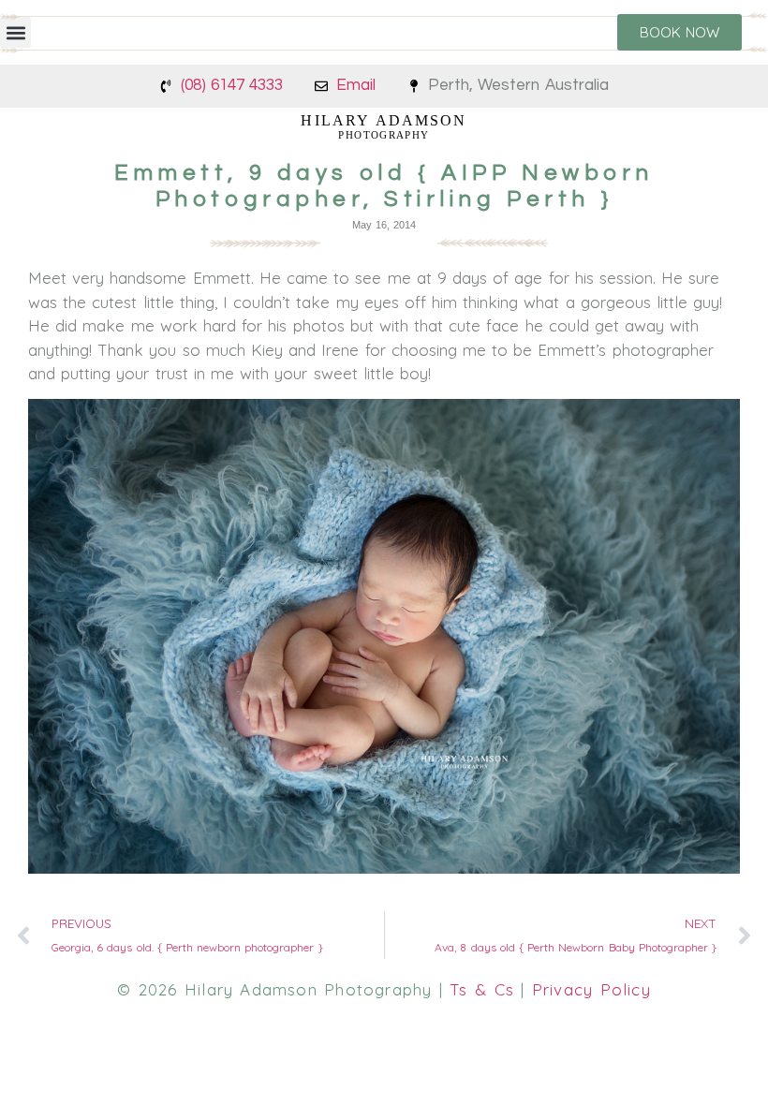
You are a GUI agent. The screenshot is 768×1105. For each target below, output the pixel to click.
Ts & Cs (482, 989)
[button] (15, 32)
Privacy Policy (591, 989)
